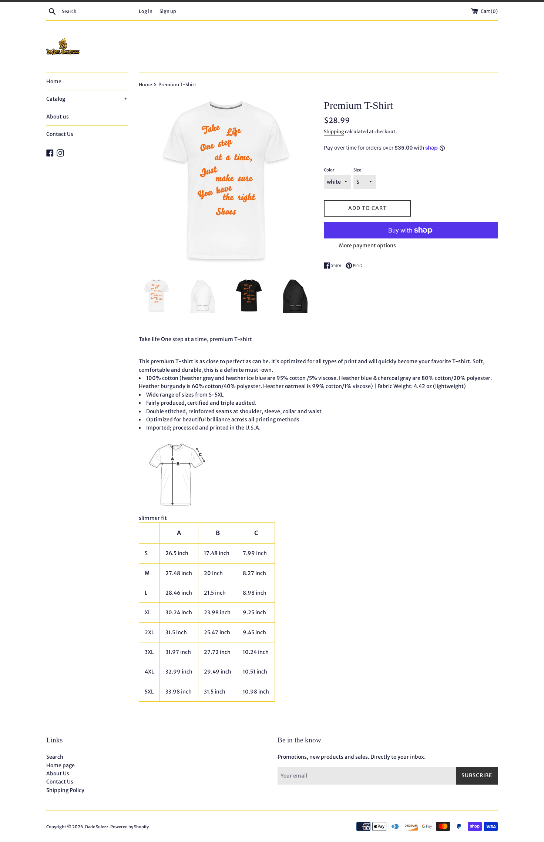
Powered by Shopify (129, 826)
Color (329, 170)
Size (357, 170)
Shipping (334, 131)
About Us (57, 773)
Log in (145, 11)
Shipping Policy (65, 790)
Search (54, 757)
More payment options (367, 245)
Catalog (87, 99)
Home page (60, 765)
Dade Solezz (96, 826)
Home (53, 81)
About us (57, 116)
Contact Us (59, 134)
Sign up (167, 11)
